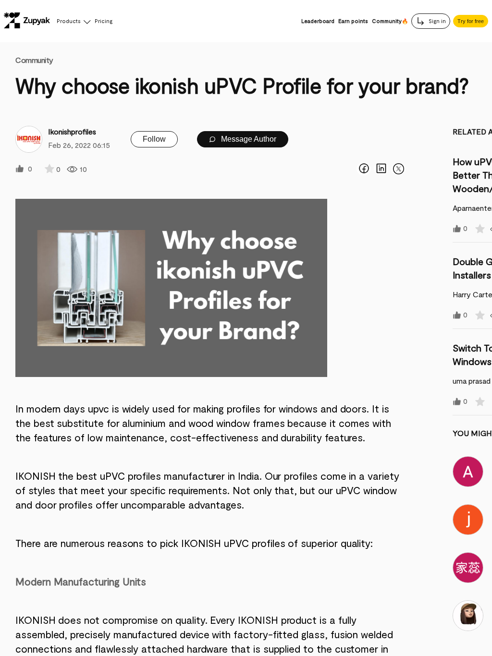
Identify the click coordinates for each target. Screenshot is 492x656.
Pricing (103, 21)
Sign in (436, 21)
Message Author (247, 139)
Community (34, 59)
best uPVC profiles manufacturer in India (167, 476)
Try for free (470, 21)
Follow (154, 139)
